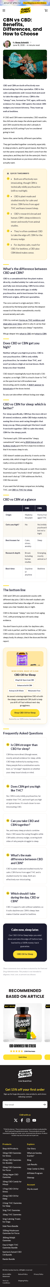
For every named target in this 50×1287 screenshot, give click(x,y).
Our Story (31, 1148)
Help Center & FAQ (35, 1168)
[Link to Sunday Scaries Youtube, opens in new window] (34, 1121)
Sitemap (30, 1177)
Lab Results (32, 1164)
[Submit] (44, 1105)
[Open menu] (5, 10)
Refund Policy (23, 1274)
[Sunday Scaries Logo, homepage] (25, 10)
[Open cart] (45, 10)
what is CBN (40, 333)
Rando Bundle (9, 1259)
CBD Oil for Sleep (25, 954)
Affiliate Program (35, 1173)
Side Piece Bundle (10, 1226)
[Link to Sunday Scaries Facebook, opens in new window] (22, 1121)
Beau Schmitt (22, 42)
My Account (32, 1189)
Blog (29, 1160)
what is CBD (25, 333)
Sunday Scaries (13, 1270)
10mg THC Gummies (12, 1214)
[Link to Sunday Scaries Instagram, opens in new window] (28, 1121)
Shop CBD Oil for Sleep (25, 712)
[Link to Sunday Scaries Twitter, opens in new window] (16, 1121)
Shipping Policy (23, 1281)
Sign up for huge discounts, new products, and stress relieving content (25, 1095)
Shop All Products (10, 1148)
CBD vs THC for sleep (22, 489)
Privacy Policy (38, 1274)
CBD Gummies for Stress (22, 1046)
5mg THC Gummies (11, 1210)
